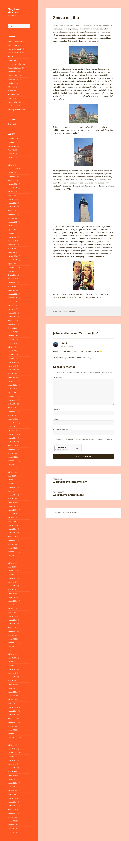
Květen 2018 (12, 442)
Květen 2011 (12, 760)
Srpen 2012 (12, 703)
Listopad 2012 (13, 692)
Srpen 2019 (12, 393)
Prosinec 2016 (13, 506)
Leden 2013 (12, 684)
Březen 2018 (12, 449)
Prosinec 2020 (13, 336)
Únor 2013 (11, 681)
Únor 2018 (11, 453)
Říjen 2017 (11, 468)
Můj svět (11, 87)
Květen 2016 (12, 533)
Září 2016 (11, 518)
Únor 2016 (11, 544)
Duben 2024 (12, 211)
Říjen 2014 (11, 605)
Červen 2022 (12, 271)
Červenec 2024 (13, 199)
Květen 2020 (12, 362)
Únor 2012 (11, 726)
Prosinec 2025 (13, 157)
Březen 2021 (12, 324)
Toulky (10, 98)
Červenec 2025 (13, 169)
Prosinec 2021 (13, 294)
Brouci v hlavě (13, 45)
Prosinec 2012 (13, 688)
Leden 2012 (12, 730)
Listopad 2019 (13, 385)
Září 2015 (11, 563)
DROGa (10, 57)
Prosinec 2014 (13, 597)
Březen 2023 (12, 245)
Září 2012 (11, 700)
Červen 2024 (12, 203)
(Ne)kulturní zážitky (15, 41)
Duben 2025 (12, 180)
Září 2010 (11, 791)
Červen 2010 (12, 802)
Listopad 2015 (13, 556)
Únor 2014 (11, 635)
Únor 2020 (11, 374)
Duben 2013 (12, 673)
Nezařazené (12, 91)
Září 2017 (11, 472)
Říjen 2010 (11, 787)
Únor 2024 (11, 218)
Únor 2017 (11, 499)
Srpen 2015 (12, 567)
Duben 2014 (12, 628)
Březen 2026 (12, 146)
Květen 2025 (12, 176)
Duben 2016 (12, 537)
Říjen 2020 (11, 343)
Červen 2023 (12, 237)
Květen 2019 (12, 404)
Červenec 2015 (13, 571)
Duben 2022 (12, 279)
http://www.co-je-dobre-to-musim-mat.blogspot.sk (74, 357)
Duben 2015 (12, 582)
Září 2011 (11, 745)
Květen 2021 (12, 317)
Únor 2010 (11, 817)
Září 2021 (11, 305)
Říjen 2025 (11, 161)
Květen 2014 (12, 624)
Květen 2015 (12, 578)
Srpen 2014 (12, 612)
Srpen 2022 (12, 264)
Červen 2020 (12, 358)
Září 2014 (11, 609)
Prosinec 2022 (13, 256)
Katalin (64, 343)
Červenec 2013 (13, 662)
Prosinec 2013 (13, 643)
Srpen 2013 (12, 658)
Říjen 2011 (11, 741)
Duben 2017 (12, 491)
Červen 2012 (12, 711)
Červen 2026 (12, 142)
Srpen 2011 (12, 749)
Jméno (56, 409)
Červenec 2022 (13, 267)
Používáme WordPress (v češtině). (65, 513)
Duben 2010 (12, 809)
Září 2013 (11, 654)
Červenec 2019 (13, 396)
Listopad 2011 (13, 737)
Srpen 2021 (12, 309)
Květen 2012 (12, 715)
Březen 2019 (12, 411)
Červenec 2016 (13, 525)
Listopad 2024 (13, 188)
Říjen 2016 (11, 514)
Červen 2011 (12, 756)
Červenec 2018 (13, 434)
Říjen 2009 (11, 832)
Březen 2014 (12, 631)
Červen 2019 (12, 400)
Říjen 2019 (11, 389)
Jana (65, 311)
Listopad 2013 (13, 646)
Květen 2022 (12, 275)
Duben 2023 (12, 241)
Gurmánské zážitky (14, 68)
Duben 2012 (12, 719)
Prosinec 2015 (13, 552)
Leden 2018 (12, 457)
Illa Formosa (12, 72)
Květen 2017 (12, 487)
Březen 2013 (12, 677)
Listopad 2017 (13, 465)
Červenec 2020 (13, 355)
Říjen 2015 (11, 559)
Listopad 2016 (13, 510)
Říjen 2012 (11, 696)
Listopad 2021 (13, 298)
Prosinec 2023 (13, 222)
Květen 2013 (12, 669)
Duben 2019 (12, 408)
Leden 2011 (12, 775)
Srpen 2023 (12, 229)
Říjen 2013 (11, 650)
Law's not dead (13, 75)
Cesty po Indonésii (14, 49)
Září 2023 (11, 226)
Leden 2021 (12, 332)
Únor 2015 (11, 590)
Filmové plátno (13, 60)
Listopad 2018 (13, 423)
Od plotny (11, 94)
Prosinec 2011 (13, 734)
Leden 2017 (12, 502)
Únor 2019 (11, 415)
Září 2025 (11, 165)
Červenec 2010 (13, 798)
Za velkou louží (13, 106)
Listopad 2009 (13, 828)
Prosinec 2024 (13, 184)
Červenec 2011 (13, 753)
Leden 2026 (12, 154)
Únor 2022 (11, 286)
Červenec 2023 (13, 233)
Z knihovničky (13, 102)
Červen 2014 (12, 620)
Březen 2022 (12, 283)
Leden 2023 (12, 252)
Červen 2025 (12, 173)
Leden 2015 (12, 593)
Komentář (58, 378)
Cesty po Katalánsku (15, 53)
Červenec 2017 (13, 480)
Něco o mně (12, 124)
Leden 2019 (12, 419)
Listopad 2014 (13, 601)
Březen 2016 (12, 540)
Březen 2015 (12, 586)
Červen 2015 (12, 574)
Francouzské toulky (15, 64)
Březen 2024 (12, 214)
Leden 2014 (12, 639)
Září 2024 (11, 192)
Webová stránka (60, 429)
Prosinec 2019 (13, 381)
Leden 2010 (12, 821)
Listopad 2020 (13, 339)
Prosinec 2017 (13, 461)
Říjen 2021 (11, 302)
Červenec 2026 (13, 139)
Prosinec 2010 (13, 779)
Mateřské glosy (13, 83)
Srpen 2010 (12, 794)
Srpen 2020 (12, 351)
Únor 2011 (11, 772)
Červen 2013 (12, 665)
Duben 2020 (12, 366)
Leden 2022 (12, 290)
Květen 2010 (12, 806)
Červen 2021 (12, 313)
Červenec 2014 (13, 616)
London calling (13, 79)
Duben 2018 (12, 446)
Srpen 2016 (12, 521)
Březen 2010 (12, 813)
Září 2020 (11, 347)
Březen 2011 (12, 768)
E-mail (56, 419)
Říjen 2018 (11, 427)
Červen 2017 (12, 483)
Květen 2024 (12, 207)
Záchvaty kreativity (15, 110)
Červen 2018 (12, 438)
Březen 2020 (12, 370)
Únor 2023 (11, 248)
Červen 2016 (12, 529)
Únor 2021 (11, 328)
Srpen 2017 (12, 476)
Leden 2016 (12, 548)
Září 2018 (11, 430)
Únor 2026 (11, 150)
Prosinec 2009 (13, 825)
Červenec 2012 (13, 707)
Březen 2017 (12, 495)
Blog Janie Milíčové (14, 10)
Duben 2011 (12, 764)
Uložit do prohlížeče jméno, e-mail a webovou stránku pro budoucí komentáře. (84, 439)
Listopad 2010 (13, 783)
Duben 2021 (12, 320)
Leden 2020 (12, 377)
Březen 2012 (12, 722)
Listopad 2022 (13, 260)
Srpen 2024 (12, 195)
